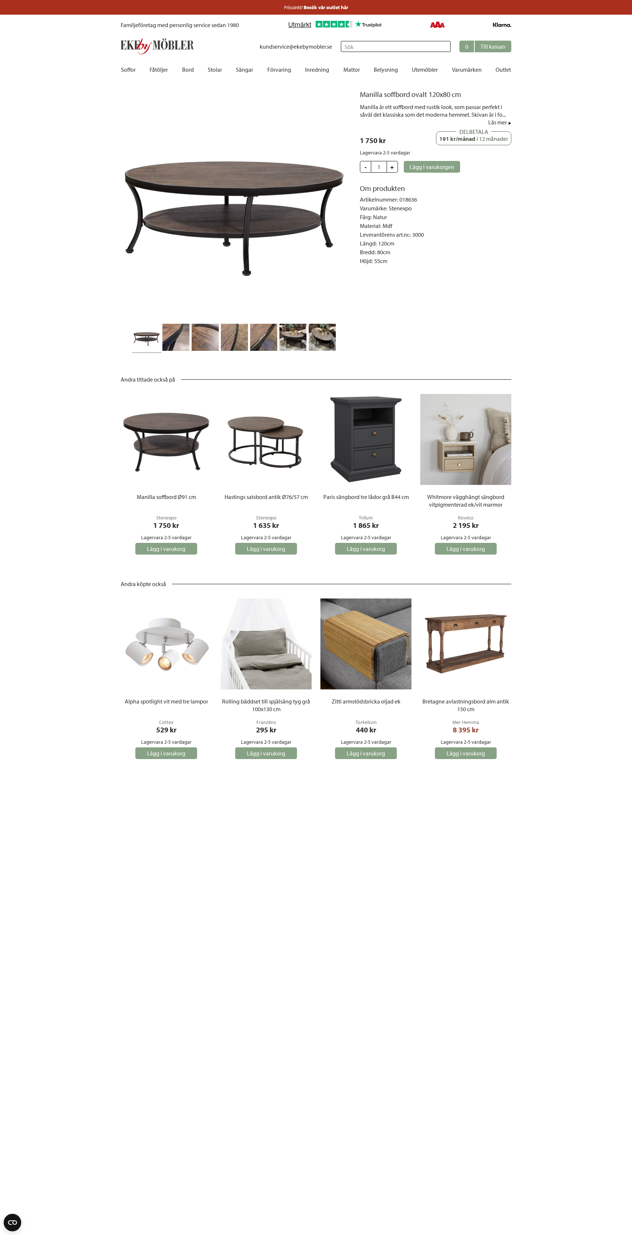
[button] (485, 46)
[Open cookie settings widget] (12, 1222)
